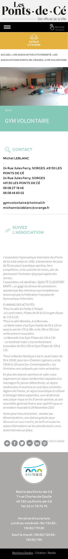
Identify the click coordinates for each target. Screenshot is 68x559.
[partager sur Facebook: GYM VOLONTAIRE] (14, 443)
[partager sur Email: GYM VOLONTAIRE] (7, 444)
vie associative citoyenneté (32, 54)
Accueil (6, 54)
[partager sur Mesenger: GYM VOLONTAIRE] (29, 444)
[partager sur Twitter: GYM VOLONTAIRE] (22, 443)
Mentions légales (22, 553)
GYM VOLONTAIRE (27, 121)
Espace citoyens (34, 43)
